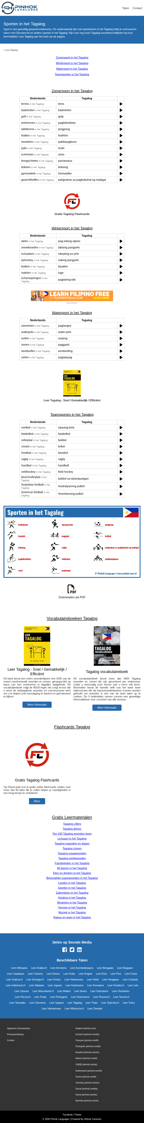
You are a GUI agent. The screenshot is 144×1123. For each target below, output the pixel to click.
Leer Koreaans (95, 985)
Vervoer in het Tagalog (72, 907)
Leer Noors (80, 991)
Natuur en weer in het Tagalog (72, 917)
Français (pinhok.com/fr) (87, 1040)
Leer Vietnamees (51, 1008)
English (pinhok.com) (86, 1028)
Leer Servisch (121, 996)
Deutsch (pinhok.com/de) (87, 1034)
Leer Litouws (21, 991)
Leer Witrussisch (74, 1008)
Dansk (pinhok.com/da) (87, 1088)
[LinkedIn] (79, 950)
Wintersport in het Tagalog (72, 63)
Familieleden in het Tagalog (72, 863)
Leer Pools (40, 996)
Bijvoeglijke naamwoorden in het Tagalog (72, 878)
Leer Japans (55, 985)
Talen (125, 8)
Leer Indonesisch (15, 985)
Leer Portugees (59, 996)
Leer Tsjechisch (110, 1002)
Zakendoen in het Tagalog (72, 892)
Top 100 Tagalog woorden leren (72, 833)
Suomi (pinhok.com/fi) (86, 1077)
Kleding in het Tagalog (72, 897)
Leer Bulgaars (125, 967)
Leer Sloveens (37, 1002)
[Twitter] (72, 950)
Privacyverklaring (15, 1034)
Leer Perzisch (23, 996)
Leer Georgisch (35, 979)
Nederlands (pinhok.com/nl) (89, 1071)
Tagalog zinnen (72, 848)
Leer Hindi (93, 979)
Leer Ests (101, 973)
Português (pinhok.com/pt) (88, 1046)
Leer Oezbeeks (121, 991)
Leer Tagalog (11, 50)
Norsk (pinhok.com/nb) (86, 1094)
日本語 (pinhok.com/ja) (86, 1064)
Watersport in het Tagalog (72, 68)
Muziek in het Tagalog (72, 912)
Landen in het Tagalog (72, 882)
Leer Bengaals (105, 967)
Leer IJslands (130, 979)
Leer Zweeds (94, 1008)
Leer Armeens (58, 967)
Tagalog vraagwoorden (72, 853)
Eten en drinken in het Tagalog (72, 873)
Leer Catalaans (15, 973)
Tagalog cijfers (72, 823)
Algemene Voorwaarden (18, 1028)
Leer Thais (92, 1002)
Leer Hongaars (110, 979)
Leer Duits (69, 973)
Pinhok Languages (60, 1119)
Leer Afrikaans (19, 967)
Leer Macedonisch (43, 991)
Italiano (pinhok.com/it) (86, 1058)
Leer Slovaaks (17, 1002)
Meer (37, 801)
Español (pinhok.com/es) (87, 1052)
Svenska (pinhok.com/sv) (87, 1083)
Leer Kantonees (75, 985)
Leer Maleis (64, 991)
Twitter (78, 1114)
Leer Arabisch (39, 967)
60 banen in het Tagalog (72, 868)
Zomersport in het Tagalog (72, 57)
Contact (137, 8)
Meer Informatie (37, 704)
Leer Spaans (56, 1002)
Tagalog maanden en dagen (72, 843)
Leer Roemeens (80, 996)
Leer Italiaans (36, 985)
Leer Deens (53, 973)
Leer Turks (129, 1002)
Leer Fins (115, 973)
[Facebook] (64, 950)
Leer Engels (85, 973)
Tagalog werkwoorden (72, 858)
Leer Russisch (101, 996)
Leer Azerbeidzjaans (81, 967)
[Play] (121, 103)
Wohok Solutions (93, 1119)
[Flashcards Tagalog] (37, 773)
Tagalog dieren (72, 828)
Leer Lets (133, 985)
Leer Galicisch (14, 979)
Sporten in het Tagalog (72, 887)
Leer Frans (131, 973)
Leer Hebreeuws (73, 979)
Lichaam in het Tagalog (72, 838)
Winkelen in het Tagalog (72, 902)
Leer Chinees (35, 973)
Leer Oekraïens (99, 991)
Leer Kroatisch (115, 985)
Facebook (68, 1114)
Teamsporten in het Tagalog (72, 74)
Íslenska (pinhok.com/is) (87, 1100)
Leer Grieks (54, 979)
